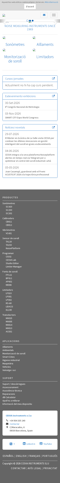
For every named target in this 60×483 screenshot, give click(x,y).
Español (8, 456)
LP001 (9, 296)
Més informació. (51, 2)
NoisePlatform (13, 248)
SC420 (9, 206)
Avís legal (34, 468)
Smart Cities (8, 356)
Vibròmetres (8, 229)
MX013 (9, 328)
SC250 (9, 209)
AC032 (9, 331)
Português (50, 456)
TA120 (9, 241)
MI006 (9, 284)
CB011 (9, 221)
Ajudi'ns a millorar (11, 400)
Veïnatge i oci (9, 370)
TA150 (9, 244)
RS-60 (9, 303)
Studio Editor (12, 263)
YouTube (48, 443)
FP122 (9, 274)
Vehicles (6, 366)
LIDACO (9, 306)
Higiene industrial (11, 360)
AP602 (9, 281)
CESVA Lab (11, 259)
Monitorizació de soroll (13, 353)
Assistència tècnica (12, 390)
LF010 (9, 293)
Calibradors (8, 218)
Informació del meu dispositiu (17, 403)
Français (34, 456)
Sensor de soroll (10, 238)
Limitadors (7, 289)
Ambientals (8, 350)
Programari (8, 253)
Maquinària (7, 363)
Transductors (9, 314)
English (21, 456)
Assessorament (10, 387)
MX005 (9, 321)
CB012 (9, 224)
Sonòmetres (8, 203)
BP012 (9, 278)
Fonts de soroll (10, 271)
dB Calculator (9, 397)
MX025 (9, 318)
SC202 (9, 213)
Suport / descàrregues (13, 383)
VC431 (9, 233)
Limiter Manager (14, 266)
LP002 (9, 299)
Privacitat (50, 468)
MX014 (9, 324)
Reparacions (8, 393)
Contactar (15, 423)
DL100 (9, 309)
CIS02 (8, 256)
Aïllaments (7, 346)
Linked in (30, 443)
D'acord (30, 6)
